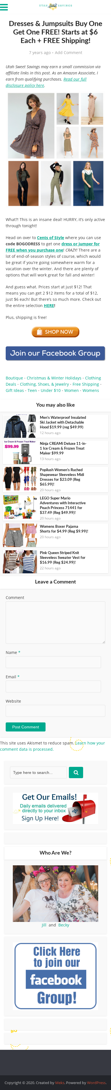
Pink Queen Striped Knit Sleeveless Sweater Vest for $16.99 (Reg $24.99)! (62, 558)
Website (13, 701)
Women (71, 390)
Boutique (14, 378)
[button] (97, 99)
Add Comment (68, 52)
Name (13, 652)
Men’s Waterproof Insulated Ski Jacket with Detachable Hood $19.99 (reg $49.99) (63, 422)
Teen (32, 390)
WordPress (96, 1082)
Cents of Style (50, 237)
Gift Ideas (15, 390)
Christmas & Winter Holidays (54, 378)
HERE (49, 305)
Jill (44, 925)
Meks (59, 1082)
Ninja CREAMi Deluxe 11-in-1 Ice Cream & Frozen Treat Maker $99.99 (63, 448)
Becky (63, 925)
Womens (91, 390)
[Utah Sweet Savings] (55, 6)
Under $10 (51, 390)
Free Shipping (86, 384)
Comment (15, 597)
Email (13, 676)
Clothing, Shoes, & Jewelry (44, 384)
